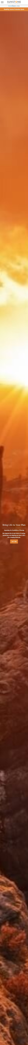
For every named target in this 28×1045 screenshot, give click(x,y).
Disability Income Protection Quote (14, 9)
